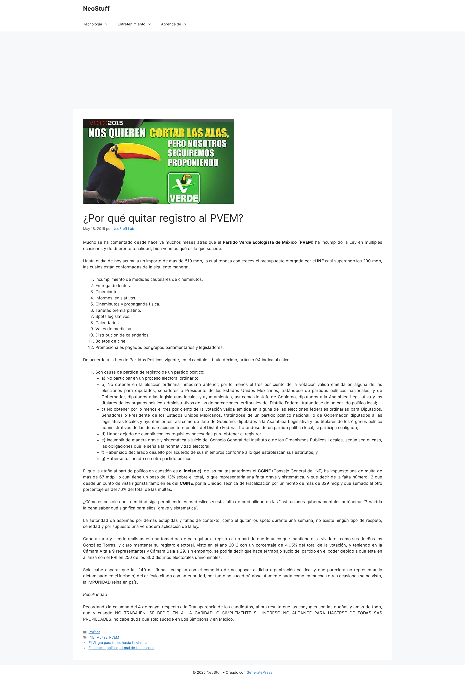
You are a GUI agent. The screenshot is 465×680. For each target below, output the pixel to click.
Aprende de (171, 24)
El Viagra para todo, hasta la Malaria (118, 643)
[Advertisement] (232, 68)
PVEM (114, 637)
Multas (101, 637)
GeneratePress (259, 672)
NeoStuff (96, 8)
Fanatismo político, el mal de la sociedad (122, 648)
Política (94, 632)
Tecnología (92, 24)
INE (91, 637)
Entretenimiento (131, 24)
